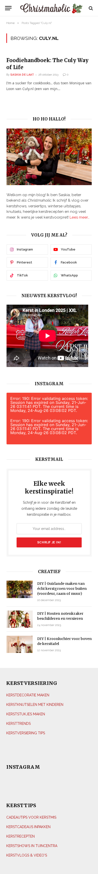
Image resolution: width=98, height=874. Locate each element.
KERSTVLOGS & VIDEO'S (26, 855)
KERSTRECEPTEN (20, 836)
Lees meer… (79, 217)
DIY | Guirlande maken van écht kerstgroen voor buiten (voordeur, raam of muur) (62, 588)
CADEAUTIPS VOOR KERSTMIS (31, 817)
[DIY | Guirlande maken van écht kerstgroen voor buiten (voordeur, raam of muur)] (20, 589)
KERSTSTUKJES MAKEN (25, 714)
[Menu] (8, 8)
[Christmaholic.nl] (51, 8)
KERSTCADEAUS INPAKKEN (28, 827)
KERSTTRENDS (18, 724)
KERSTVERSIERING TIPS (25, 733)
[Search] (90, 8)
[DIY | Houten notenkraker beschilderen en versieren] (20, 619)
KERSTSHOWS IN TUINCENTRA (31, 846)
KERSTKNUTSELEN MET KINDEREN (34, 705)
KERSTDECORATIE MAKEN (27, 695)
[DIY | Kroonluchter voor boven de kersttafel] (20, 644)
